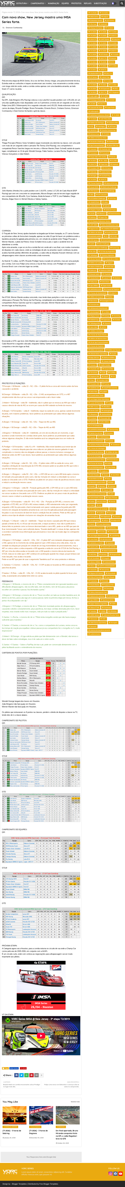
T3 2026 (93, 47)
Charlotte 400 (105, 149)
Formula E (105, 153)
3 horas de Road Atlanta (98, 335)
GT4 (113, 509)
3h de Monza (113, 460)
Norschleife (111, 573)
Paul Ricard (110, 577)
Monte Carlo (94, 410)
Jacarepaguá (94, 312)
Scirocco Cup (94, 134)
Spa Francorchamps (97, 145)
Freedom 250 (94, 384)
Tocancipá (107, 607)
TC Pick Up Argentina (107, 251)
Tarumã (107, 323)
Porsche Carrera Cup (108, 130)
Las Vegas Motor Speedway (99, 399)
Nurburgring (107, 410)
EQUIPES (65, 3)
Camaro (112, 486)
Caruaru (93, 365)
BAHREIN (116, 475)
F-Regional (115, 92)
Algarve (110, 263)
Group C (112, 513)
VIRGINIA (113, 611)
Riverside (105, 581)
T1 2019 (93, 54)
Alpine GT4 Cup (111, 183)
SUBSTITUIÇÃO (100, 3)
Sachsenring (114, 429)
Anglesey (104, 471)
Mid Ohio (93, 554)
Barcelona (93, 301)
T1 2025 (114, 66)
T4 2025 (93, 35)
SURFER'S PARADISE (97, 429)
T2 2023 (103, 43)
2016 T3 (93, 164)
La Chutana (113, 532)
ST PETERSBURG (96, 426)
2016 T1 (114, 293)
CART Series (105, 39)
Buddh (92, 486)
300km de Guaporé (96, 297)
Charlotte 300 (94, 369)
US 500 (92, 104)
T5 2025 (103, 62)
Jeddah (104, 391)
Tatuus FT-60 (94, 607)
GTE (91, 126)
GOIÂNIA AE (94, 388)
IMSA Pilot (93, 391)
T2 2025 (103, 32)
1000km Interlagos (96, 331)
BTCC (116, 88)
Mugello (106, 558)
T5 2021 (103, 85)
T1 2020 (116, 115)
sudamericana (95, 634)
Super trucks (107, 285)
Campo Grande (109, 361)
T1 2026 (114, 47)
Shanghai (109, 588)
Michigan (93, 176)
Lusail (110, 403)
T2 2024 (93, 32)
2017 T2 (109, 73)
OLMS (92, 213)
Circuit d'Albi (108, 369)
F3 (114, 376)
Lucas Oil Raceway (96, 403)
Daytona (115, 164)
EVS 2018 (102, 501)
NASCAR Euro (110, 562)
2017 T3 (103, 58)
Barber (110, 297)
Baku (112, 482)
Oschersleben (106, 414)
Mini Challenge (104, 244)
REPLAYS (87, 3)
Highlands (106, 516)
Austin (114, 354)
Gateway (93, 172)
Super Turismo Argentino (98, 604)
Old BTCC (93, 130)
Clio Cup (93, 24)
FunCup (106, 384)
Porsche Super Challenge (98, 248)
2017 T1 (103, 104)
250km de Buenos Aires (98, 138)
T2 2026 (114, 43)
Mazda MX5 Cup (95, 73)
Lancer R (107, 278)
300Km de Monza (96, 232)
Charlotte (107, 274)
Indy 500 (117, 39)
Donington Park (107, 301)
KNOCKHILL (112, 528)
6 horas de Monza (96, 463)
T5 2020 (93, 88)
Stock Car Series (95, 81)
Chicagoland (94, 490)
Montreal (118, 278)
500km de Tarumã (114, 350)
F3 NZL (114, 236)
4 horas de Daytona (97, 346)
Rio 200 (92, 251)
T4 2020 (112, 100)
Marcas (113, 58)
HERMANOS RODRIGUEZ (98, 308)
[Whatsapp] (26, 1075)
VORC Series (94, 615)
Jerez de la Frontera (97, 528)
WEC (104, 619)
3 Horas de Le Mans (112, 259)
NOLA (92, 566)
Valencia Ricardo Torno (111, 615)
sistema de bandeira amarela (100, 630)
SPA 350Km (105, 422)
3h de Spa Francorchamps (99, 342)
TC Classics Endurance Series (100, 221)
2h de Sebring (110, 456)
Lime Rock (93, 539)
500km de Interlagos (97, 123)
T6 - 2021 (104, 160)
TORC (114, 604)
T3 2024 (114, 32)
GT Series (93, 77)
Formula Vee (94, 304)
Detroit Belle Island (96, 498)
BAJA (109, 479)
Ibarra (92, 524)
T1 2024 (103, 51)
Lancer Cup (105, 77)
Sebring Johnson (95, 588)
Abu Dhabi (111, 467)
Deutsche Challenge (97, 141)
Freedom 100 (103, 380)
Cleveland (93, 373)
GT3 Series (104, 54)
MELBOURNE (106, 539)
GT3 (112, 62)
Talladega (93, 255)
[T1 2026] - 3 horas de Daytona (38, 1131)
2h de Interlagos (95, 456)
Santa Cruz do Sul (96, 433)
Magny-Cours (94, 316)
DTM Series (94, 191)
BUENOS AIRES (95, 236)
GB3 (91, 194)
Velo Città (93, 327)
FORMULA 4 (113, 141)
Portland (93, 418)
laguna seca (94, 229)
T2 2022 (114, 85)
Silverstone (105, 282)
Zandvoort (116, 444)
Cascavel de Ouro (96, 107)
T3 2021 (93, 69)
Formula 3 (93, 153)
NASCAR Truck (111, 210)
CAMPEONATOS (37, 3)
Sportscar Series (108, 600)
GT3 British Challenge (97, 198)
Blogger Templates (19, 1184)
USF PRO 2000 (106, 119)
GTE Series (94, 240)
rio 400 (114, 160)
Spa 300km (94, 600)
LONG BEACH (95, 206)
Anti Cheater (94, 475)
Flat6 (92, 505)
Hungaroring (94, 520)
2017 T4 (103, 92)
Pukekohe (93, 581)
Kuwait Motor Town (96, 395)
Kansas (92, 532)
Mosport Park (115, 554)
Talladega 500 (95, 323)
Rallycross (93, 282)
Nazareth (93, 569)
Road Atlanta (94, 585)
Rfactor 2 (102, 213)
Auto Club (110, 266)
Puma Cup (115, 248)
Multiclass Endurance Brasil (99, 115)
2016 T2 (103, 179)
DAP (112, 494)
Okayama (93, 414)
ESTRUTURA (21, 3)
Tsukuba (93, 611)
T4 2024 (103, 47)
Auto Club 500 (112, 232)
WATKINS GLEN (95, 289)
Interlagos (101, 126)
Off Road (113, 126)
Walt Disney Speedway (98, 622)
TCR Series (110, 20)
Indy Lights (94, 96)
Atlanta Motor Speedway (98, 354)
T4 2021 (93, 160)
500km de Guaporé (96, 350)
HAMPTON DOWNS (110, 388)
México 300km (95, 562)
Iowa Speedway (104, 524)
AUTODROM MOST (96, 467)
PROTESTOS (76, 3)
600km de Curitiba (96, 263)
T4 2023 (93, 58)
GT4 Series (108, 168)
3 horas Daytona (95, 183)
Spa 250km (94, 285)
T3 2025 (103, 35)
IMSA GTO (116, 520)
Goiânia (101, 513)
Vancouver (93, 619)
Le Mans (106, 312)
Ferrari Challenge (108, 191)
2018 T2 (114, 35)
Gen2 (92, 513)
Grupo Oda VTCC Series (98, 157)
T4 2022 (93, 92)
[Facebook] (16, 1075)
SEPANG (93, 422)
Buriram (102, 486)
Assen (106, 475)
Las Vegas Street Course (98, 535)
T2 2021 (93, 62)
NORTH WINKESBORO (107, 566)
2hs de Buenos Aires (97, 460)
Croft (103, 373)
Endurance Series (96, 20)
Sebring (92, 217)
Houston (118, 516)
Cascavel (93, 149)
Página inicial (7, 12)
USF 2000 (93, 225)
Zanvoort (93, 626)
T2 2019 (23, 1068)
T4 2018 (93, 119)
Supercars (106, 319)
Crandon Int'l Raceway (97, 494)
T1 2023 (93, 66)
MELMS (107, 206)
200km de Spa (112, 452)
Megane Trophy (95, 210)
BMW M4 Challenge (109, 187)
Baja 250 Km (94, 357)
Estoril (106, 376)
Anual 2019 (94, 187)
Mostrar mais (75, 1102)
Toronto (110, 441)
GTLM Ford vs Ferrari (110, 240)
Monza (113, 157)
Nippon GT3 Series (96, 573)
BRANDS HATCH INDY (97, 482)
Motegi (106, 316)
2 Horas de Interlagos (97, 448)
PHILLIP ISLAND (96, 577)
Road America (115, 213)
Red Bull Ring (105, 176)
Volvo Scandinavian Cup (110, 225)
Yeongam (114, 622)
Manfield (111, 543)
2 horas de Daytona (112, 289)
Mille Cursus (94, 407)
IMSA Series (14, 1068)
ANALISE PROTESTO (24, 10)
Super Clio (103, 217)
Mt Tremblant (94, 558)
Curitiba (112, 373)
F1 (106, 236)
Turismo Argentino (108, 255)
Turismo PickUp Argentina (99, 444)
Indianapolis (94, 111)
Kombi (102, 532)
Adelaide (93, 471)
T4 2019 (115, 54)
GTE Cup (113, 198)
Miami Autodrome (110, 551)
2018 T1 (103, 69)
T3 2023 (93, 51)
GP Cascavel (102, 194)
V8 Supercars (105, 88)
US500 (103, 611)
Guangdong (94, 516)
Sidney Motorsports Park (98, 592)
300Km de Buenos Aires (98, 338)
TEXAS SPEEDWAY (96, 441)
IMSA (106, 202)
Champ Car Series (96, 28)
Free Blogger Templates (48, 1184)
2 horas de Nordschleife (98, 293)
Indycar (105, 16)
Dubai (92, 501)
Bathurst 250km (106, 270)
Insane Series (105, 172)
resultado (93, 13)
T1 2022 (109, 81)
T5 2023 (117, 319)
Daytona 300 (94, 376)
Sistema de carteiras (97, 596)
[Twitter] (21, 1075)
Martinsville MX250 (109, 547)
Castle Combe (105, 365)
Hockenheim (94, 278)
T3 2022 (103, 66)
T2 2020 (93, 43)
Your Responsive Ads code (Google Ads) (41, 1157)
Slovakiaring (113, 596)
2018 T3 (114, 51)
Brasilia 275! (94, 361)
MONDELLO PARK (96, 543)
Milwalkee (106, 407)
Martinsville (94, 547)
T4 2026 (93, 179)
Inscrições (105, 13)
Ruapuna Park (109, 585)
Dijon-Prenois (112, 498)
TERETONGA (104, 437)
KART (92, 244)
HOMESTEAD (94, 202)
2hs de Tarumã (95, 259)
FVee (92, 380)
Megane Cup (94, 551)
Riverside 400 (105, 418)
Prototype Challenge (97, 100)
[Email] (36, 1075)
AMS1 (109, 463)
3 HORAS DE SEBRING (111, 229)
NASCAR (104, 24)
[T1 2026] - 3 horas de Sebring (12, 1131)
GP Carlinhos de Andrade (98, 509)
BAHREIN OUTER (96, 479)
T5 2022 (106, 134)
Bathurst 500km (109, 357)
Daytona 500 (113, 123)
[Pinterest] (31, 1075)
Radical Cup (94, 319)
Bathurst (93, 270)
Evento (113, 501)
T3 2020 (93, 85)
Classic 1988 (108, 490)
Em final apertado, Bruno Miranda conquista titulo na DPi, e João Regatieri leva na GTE (67, 1134)
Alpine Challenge (96, 266)
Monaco (104, 554)
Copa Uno (104, 164)
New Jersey (105, 569)
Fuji (100, 505)
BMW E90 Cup (113, 145)
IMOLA (106, 520)
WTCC (104, 327)
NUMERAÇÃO (53, 3)
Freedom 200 (94, 168)
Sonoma (110, 433)
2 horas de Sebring (96, 452)
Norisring (117, 316)
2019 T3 (93, 39)
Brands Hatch (94, 274)
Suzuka (92, 437)
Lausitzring (115, 535)
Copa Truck (111, 107)
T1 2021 (105, 96)
